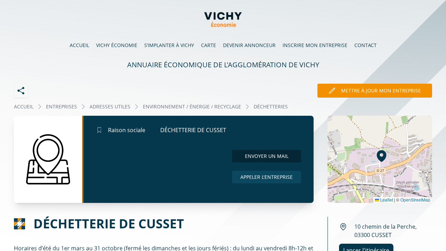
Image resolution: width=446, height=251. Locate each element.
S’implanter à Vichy (169, 45)
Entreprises (61, 106)
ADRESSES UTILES (110, 106)
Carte (208, 45)
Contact (365, 45)
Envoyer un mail (267, 156)
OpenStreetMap (415, 200)
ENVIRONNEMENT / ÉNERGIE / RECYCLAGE (192, 106)
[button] (382, 156)
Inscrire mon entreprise (315, 45)
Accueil (79, 45)
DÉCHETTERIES (271, 106)
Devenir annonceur (249, 45)
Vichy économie (116, 45)
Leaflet (386, 200)
